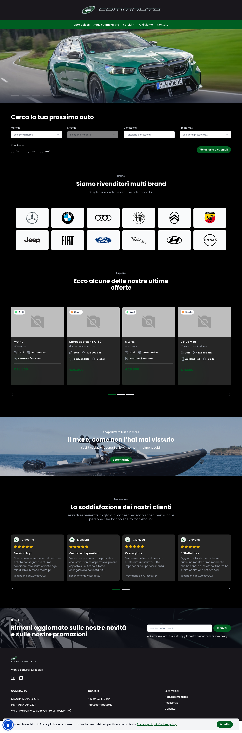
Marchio (15, 127)
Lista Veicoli (82, 25)
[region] (121, 351)
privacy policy (220, 636)
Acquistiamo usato (106, 25)
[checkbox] (12, 151)
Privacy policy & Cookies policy (157, 724)
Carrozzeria (130, 127)
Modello (71, 127)
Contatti (162, 25)
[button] (8, 725)
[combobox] (36, 134)
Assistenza (171, 703)
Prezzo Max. (186, 127)
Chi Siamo (146, 25)
